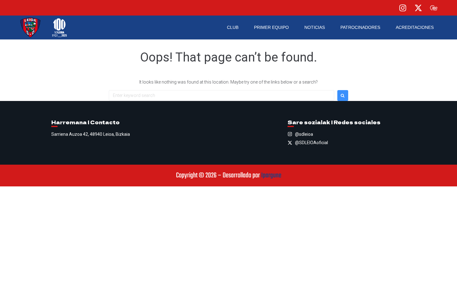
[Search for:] (221, 95)
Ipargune (271, 175)
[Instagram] (402, 8)
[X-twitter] (418, 8)
